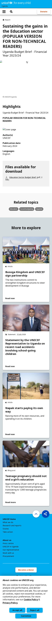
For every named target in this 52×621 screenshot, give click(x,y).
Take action (8, 532)
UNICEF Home (9, 519)
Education (13, 209)
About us (7, 540)
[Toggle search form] (11, 11)
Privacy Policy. (10, 602)
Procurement (8, 556)
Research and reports (12, 525)
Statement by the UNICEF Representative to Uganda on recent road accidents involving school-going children (25, 347)
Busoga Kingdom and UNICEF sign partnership (25, 273)
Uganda (39, 209)
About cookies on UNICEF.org (18, 580)
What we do (8, 522)
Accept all (17, 610)
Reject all (34, 610)
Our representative (11, 550)
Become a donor (26, 570)
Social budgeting (26, 209)
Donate (43, 11)
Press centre (8, 543)
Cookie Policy (31, 599)
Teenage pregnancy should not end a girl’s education (26, 477)
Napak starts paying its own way (24, 409)
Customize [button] (26, 616)
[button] (45, 514)
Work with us (8, 553)
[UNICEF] (16, 2)
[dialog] (26, 598)
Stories (6, 529)
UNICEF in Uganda (10, 546)
